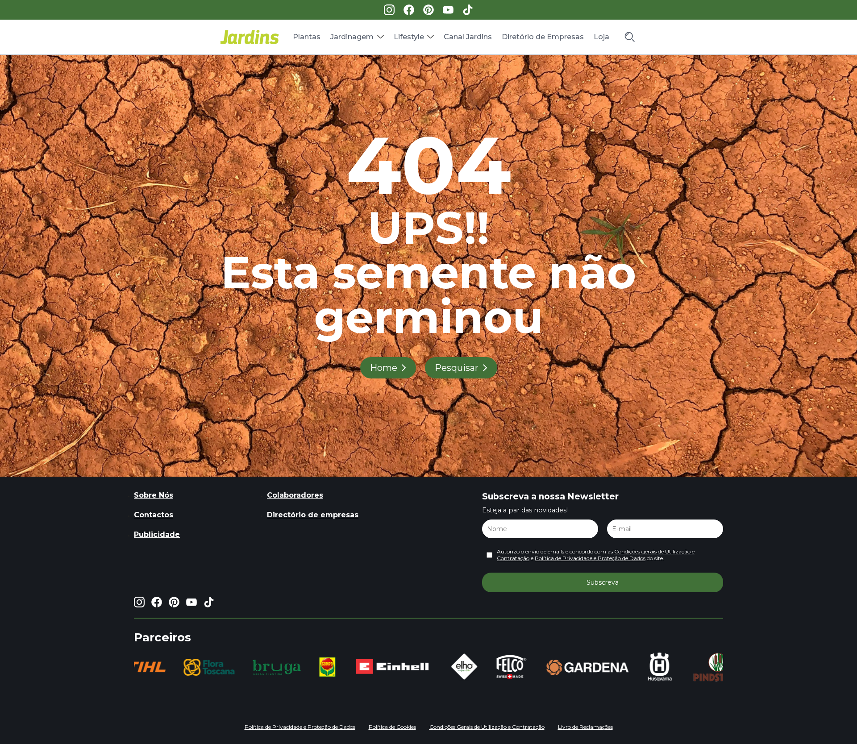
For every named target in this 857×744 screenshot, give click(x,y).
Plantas (306, 37)
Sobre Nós (153, 495)
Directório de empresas (312, 515)
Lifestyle (409, 37)
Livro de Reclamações (585, 726)
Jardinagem (352, 37)
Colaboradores (295, 495)
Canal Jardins (468, 37)
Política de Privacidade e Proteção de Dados (590, 558)
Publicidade (157, 534)
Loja (601, 37)
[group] (187, 667)
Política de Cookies (392, 726)
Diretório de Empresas (543, 37)
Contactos (153, 515)
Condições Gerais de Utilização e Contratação (487, 726)
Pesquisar (456, 367)
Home (383, 367)
